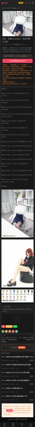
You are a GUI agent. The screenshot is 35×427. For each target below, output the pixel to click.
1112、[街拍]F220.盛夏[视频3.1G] (12, 388)
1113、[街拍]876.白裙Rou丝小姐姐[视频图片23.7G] (15, 381)
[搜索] (26, 3)
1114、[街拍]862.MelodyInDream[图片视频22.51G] (15, 373)
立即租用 (21, 347)
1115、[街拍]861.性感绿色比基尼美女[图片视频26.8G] (16, 365)
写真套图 (16, 44)
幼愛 (15, 326)
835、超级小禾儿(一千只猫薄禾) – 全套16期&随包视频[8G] (9, 339)
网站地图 (25, 419)
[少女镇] (4, 3)
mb (3, 326)
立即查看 (9, 410)
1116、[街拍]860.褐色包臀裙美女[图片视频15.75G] (17, 357)
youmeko (9, 326)
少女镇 (20, 419)
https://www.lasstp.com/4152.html (14, 309)
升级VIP (24, 56)
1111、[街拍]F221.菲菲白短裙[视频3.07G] (14, 396)
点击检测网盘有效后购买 (18, 61)
